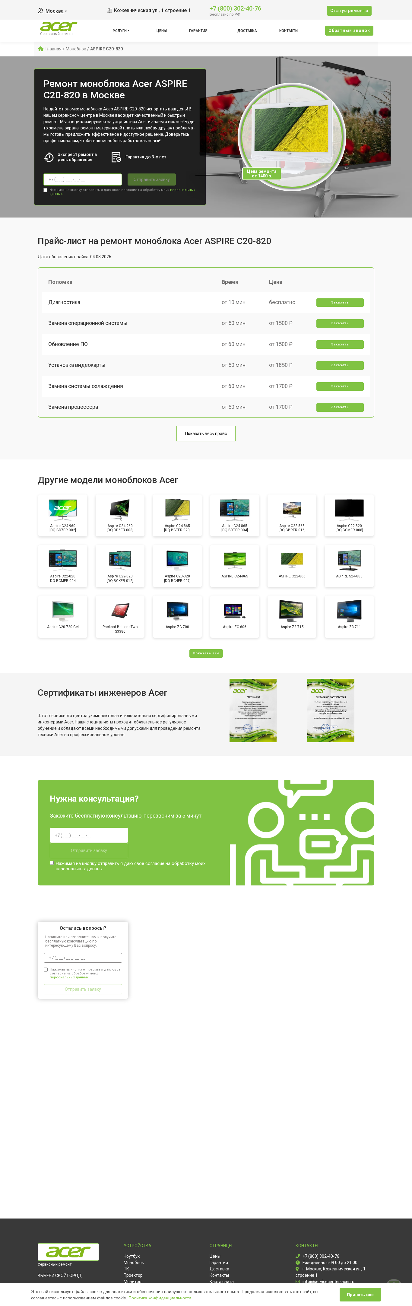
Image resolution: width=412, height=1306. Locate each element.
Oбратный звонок (349, 30)
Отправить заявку (152, 179)
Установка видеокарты (77, 365)
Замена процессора (73, 407)
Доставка (247, 31)
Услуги (120, 31)
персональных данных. (79, 869)
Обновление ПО (68, 344)
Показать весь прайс (206, 433)
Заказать (340, 302)
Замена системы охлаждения (85, 386)
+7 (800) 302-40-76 (235, 8)
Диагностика (64, 302)
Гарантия (198, 31)
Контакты (288, 31)
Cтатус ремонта (349, 10)
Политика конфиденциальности (159, 1297)
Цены (162, 31)
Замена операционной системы (88, 323)
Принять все (360, 1294)
